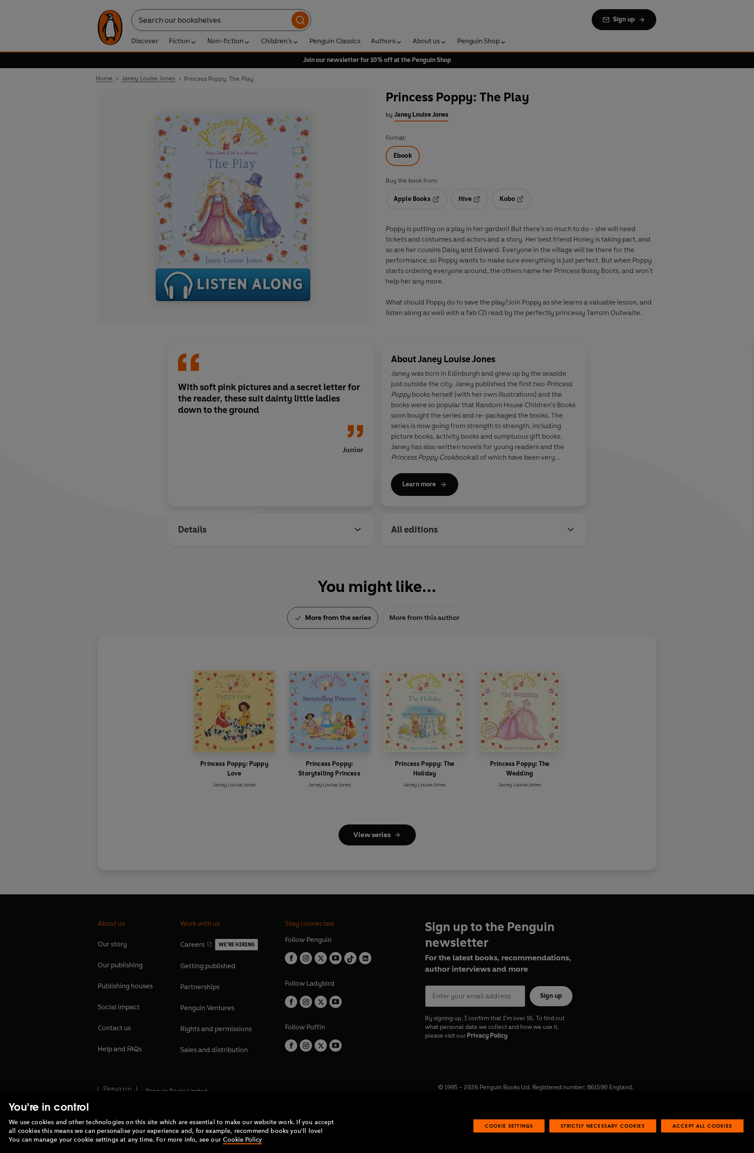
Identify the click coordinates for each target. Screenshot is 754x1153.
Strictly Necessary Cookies (603, 1125)
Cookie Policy (242, 1139)
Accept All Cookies (702, 1125)
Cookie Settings (509, 1125)
